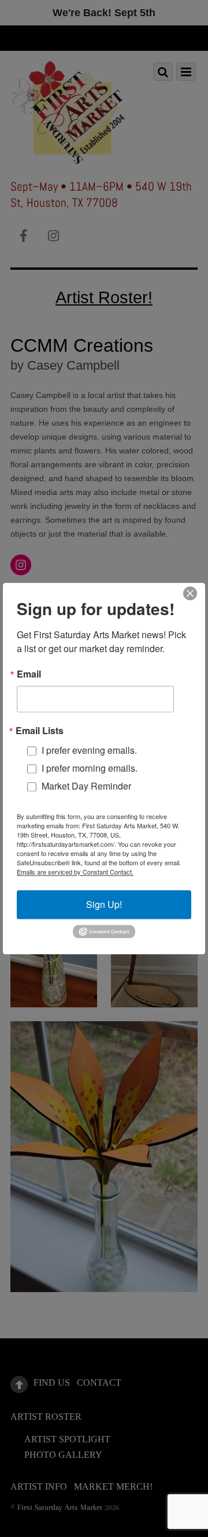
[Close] (190, 593)
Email (29, 674)
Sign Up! (104, 904)
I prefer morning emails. (90, 768)
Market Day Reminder (86, 785)
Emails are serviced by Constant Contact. (75, 871)
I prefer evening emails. (89, 750)
